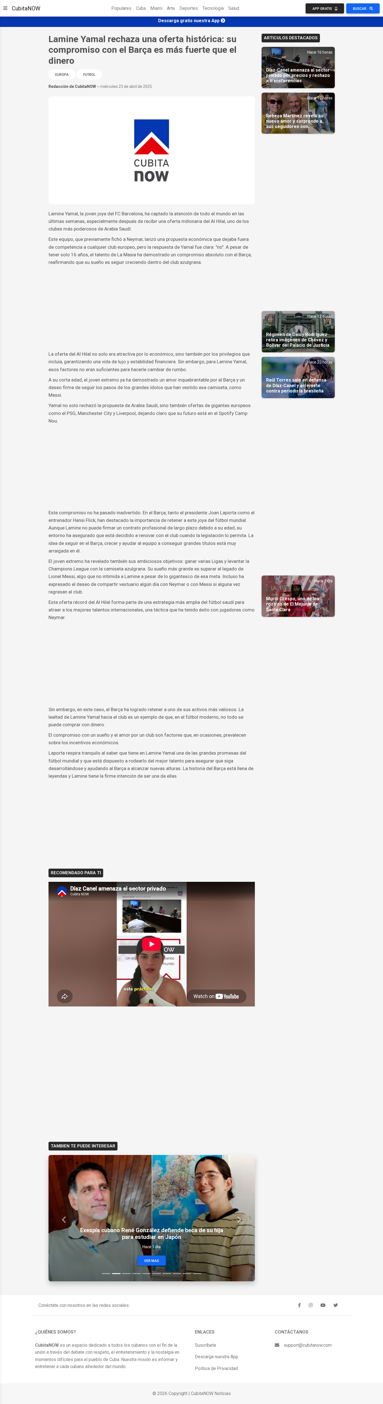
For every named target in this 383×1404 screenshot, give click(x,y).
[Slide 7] (167, 1273)
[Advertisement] (152, 308)
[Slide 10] (197, 1273)
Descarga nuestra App (216, 1356)
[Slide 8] (177, 1273)
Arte (171, 8)
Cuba (141, 8)
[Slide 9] (187, 1273)
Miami (156, 8)
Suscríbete (205, 1345)
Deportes (188, 8)
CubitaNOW (26, 8)
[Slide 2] (116, 1273)
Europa (62, 75)
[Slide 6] (157, 1273)
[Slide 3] (126, 1273)
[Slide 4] (136, 1273)
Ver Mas (151, 1261)
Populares (121, 8)
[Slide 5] (146, 1273)
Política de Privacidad (216, 1368)
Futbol (89, 75)
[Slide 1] (106, 1273)
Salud (233, 8)
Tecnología (213, 8)
